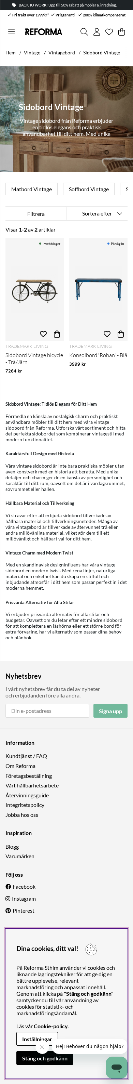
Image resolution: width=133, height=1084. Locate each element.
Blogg (12, 846)
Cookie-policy (51, 1026)
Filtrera (36, 213)
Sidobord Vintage (101, 52)
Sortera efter (97, 213)
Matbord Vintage (31, 189)
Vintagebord (61, 52)
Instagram (24, 898)
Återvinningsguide (27, 795)
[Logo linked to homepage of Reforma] (43, 32)
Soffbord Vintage (89, 189)
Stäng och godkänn (45, 1058)
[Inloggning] (97, 31)
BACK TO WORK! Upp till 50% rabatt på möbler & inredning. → (70, 5)
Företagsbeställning (28, 775)
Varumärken (19, 856)
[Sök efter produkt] (84, 31)
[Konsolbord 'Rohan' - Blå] (98, 289)
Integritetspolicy (24, 804)
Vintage (32, 52)
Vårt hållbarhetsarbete (32, 785)
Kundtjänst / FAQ (26, 756)
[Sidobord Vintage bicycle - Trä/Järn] (34, 289)
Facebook (24, 886)
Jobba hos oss (21, 814)
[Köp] (57, 334)
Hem (10, 52)
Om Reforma (20, 765)
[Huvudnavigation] (11, 31)
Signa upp (110, 711)
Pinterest (23, 910)
